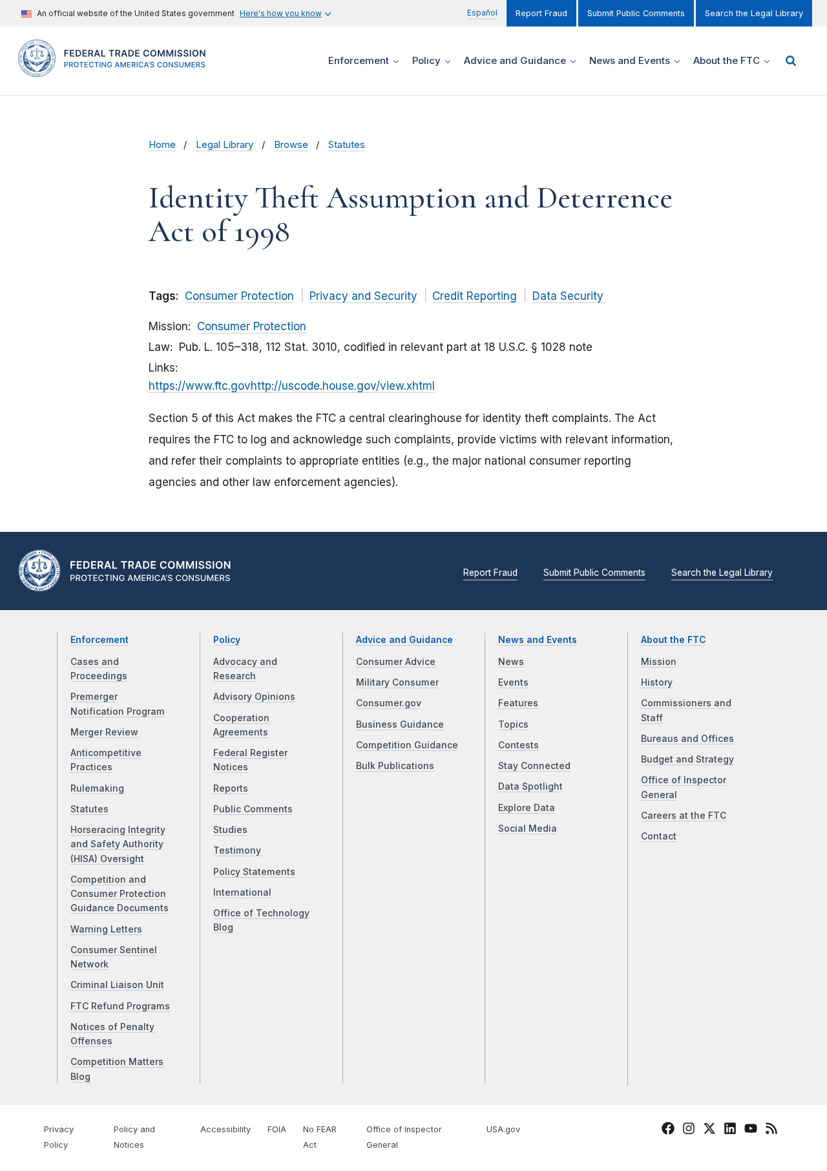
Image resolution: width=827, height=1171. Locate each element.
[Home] (116, 69)
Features (518, 703)
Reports (230, 788)
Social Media (527, 828)
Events (513, 682)
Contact (658, 836)
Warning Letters (106, 929)
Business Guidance (400, 724)
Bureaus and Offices (687, 738)
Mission (658, 662)
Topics (513, 724)
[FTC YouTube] (750, 1130)
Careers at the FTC (683, 815)
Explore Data (526, 808)
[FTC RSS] (771, 1130)
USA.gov (503, 1129)
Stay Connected (534, 766)
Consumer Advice (395, 662)
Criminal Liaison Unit (117, 985)
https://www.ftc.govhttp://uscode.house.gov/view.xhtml (292, 385)
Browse (291, 145)
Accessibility (225, 1129)
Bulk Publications (395, 766)
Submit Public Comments (636, 13)
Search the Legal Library (754, 13)
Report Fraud (541, 13)
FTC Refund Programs (120, 1006)
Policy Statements (254, 872)
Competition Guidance (407, 745)
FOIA (276, 1129)
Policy (226, 640)
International (242, 892)
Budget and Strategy (687, 759)
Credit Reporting (474, 296)
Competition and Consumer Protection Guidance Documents (119, 894)
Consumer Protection (239, 296)
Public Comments (253, 809)
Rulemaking (97, 788)
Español (482, 12)
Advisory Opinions (254, 696)
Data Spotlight (530, 786)
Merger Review (104, 732)
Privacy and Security (363, 296)
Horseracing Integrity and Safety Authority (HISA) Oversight (117, 844)
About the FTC (673, 640)
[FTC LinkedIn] (730, 1130)
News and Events (537, 640)
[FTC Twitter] (709, 1128)
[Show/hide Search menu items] (791, 61)
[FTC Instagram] (688, 1130)
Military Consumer (397, 682)
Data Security (567, 296)
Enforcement (99, 640)
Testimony (237, 850)
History (657, 682)
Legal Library (224, 145)
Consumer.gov (388, 703)
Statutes (346, 145)
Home (162, 145)
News (511, 662)
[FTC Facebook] (668, 1130)
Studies (230, 830)
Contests (518, 745)
